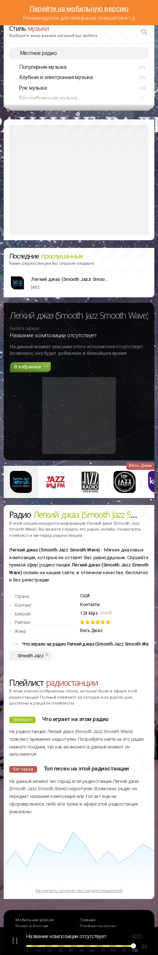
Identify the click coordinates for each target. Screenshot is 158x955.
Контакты (90, 604)
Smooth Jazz (31, 655)
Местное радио (38, 53)
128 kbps (89, 613)
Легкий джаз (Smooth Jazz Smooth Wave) (69, 279)
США (85, 595)
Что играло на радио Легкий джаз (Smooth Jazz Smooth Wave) (88, 644)
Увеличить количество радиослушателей (79, 890)
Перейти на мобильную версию (79, 8)
